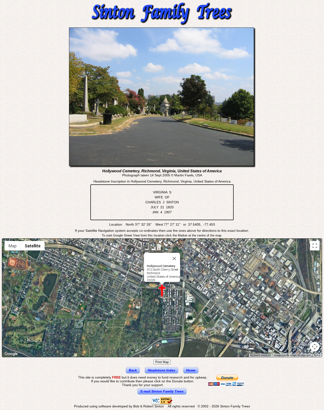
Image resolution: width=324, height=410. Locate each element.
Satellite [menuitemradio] (33, 245)
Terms (317, 355)
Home (190, 370)
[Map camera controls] (314, 346)
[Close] (174, 258)
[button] (162, 291)
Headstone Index (161, 370)
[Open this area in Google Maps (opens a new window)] (11, 354)
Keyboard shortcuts (260, 355)
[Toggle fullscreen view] (314, 245)
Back (133, 370)
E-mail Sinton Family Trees (162, 391)
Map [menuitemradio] (13, 245)
